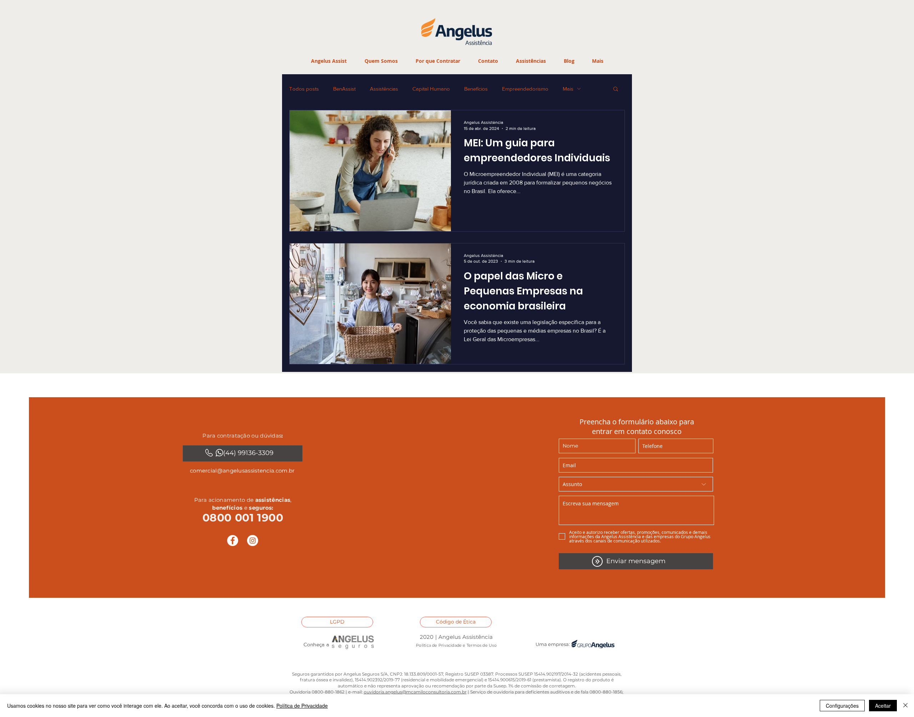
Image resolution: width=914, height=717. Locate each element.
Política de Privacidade (302, 705)
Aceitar (883, 705)
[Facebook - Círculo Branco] (232, 540)
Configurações (842, 705)
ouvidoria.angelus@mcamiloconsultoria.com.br (415, 692)
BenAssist (344, 89)
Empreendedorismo (525, 89)
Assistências (384, 89)
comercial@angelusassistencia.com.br (242, 470)
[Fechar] (905, 705)
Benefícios (476, 89)
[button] (437, 61)
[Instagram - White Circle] (252, 540)
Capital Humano (431, 89)
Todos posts (304, 89)
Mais (568, 89)
